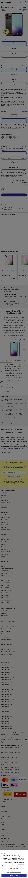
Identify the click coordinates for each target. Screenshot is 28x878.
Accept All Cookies (14, 875)
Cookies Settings (14, 868)
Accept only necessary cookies (14, 872)
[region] (14, 864)
